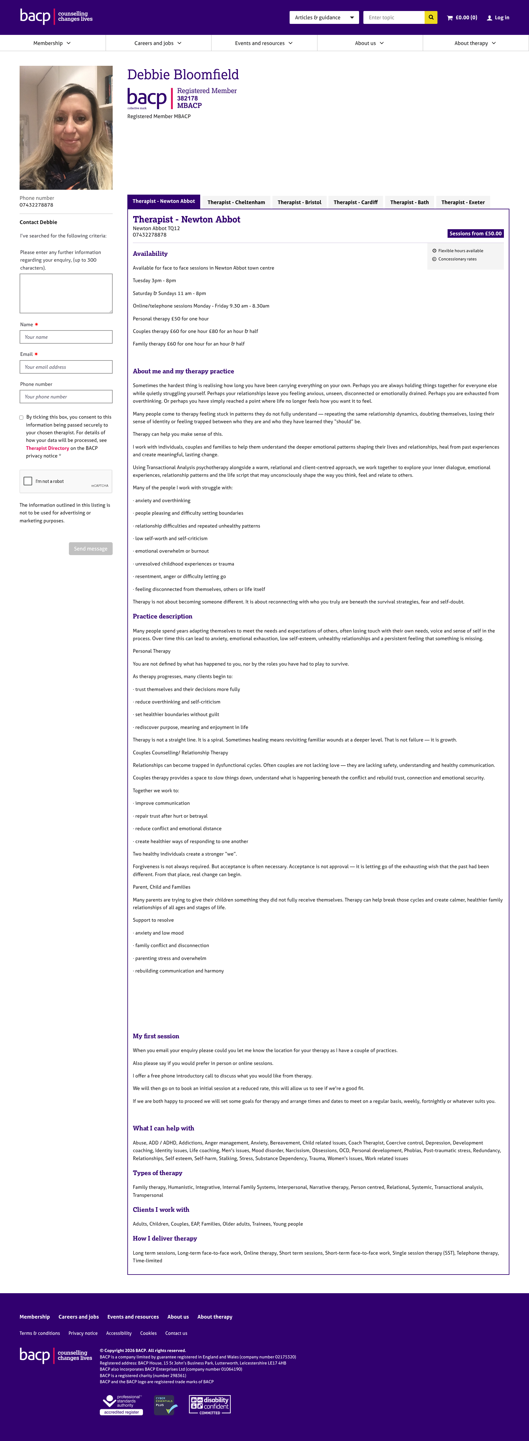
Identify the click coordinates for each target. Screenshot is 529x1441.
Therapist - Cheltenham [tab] (236, 202)
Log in (502, 17)
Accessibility (119, 1333)
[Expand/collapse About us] (381, 42)
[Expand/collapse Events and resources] (290, 42)
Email (26, 354)
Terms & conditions (40, 1333)
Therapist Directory (47, 448)
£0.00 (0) (466, 17)
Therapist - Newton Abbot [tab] (164, 201)
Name (26, 324)
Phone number (36, 384)
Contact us (176, 1333)
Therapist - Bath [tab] (409, 202)
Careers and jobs (154, 43)
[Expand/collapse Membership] (68, 42)
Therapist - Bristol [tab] (299, 202)
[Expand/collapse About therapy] (493, 42)
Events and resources (260, 43)
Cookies (148, 1333)
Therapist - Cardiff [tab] (356, 202)
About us (365, 43)
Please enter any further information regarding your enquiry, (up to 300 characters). (60, 260)
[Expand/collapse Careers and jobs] (179, 42)
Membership (48, 43)
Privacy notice (83, 1333)
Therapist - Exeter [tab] (463, 202)
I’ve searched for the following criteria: (63, 236)
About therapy (471, 43)
